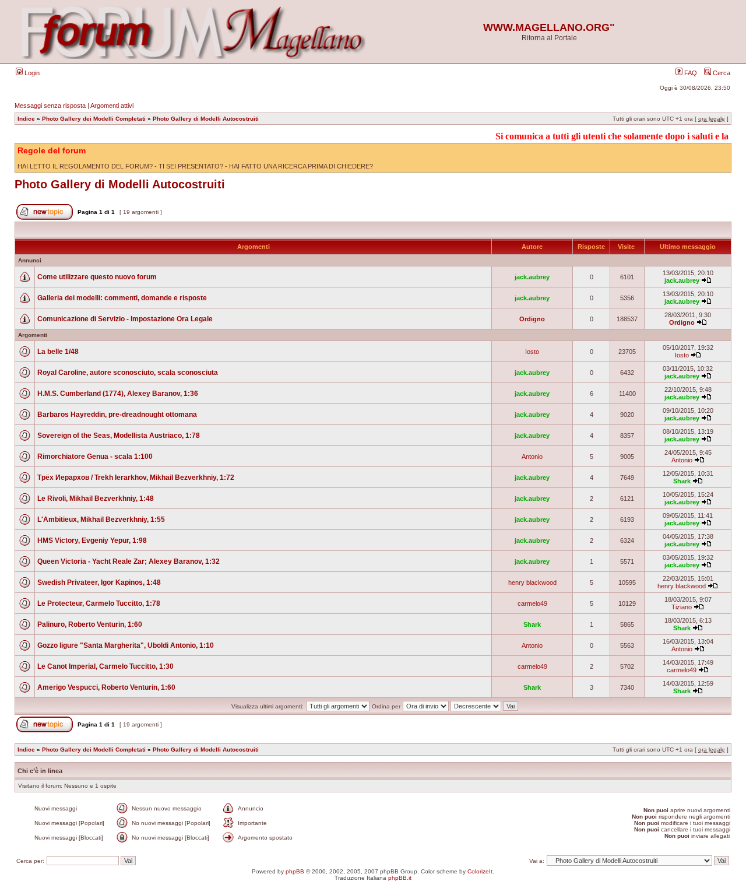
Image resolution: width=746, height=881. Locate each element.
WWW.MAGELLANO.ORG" (549, 27)
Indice (26, 118)
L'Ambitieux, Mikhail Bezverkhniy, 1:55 (101, 519)
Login (31, 72)
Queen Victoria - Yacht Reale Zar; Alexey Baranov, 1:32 (128, 561)
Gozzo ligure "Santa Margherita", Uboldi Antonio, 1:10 (125, 645)
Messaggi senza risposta (50, 105)
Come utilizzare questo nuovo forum (97, 277)
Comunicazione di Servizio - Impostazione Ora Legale (125, 319)
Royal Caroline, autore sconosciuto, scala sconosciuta (127, 372)
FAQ (689, 72)
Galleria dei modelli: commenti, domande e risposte (122, 298)
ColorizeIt (479, 871)
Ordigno (532, 318)
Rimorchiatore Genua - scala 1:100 (95, 456)
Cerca (720, 72)
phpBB (295, 871)
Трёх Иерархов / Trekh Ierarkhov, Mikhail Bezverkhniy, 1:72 (135, 477)
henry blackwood (532, 582)
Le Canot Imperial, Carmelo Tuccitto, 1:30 (105, 666)
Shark (682, 481)
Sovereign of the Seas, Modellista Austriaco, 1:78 (118, 435)
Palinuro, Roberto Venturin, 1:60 (89, 624)
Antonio (532, 456)
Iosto (532, 351)
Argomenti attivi (111, 105)
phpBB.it (399, 878)
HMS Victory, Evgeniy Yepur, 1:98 (92, 540)
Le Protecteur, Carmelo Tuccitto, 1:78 (98, 603)
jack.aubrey (532, 276)
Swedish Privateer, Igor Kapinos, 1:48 (99, 582)
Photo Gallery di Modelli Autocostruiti (206, 118)
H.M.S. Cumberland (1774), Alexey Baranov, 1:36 (117, 393)
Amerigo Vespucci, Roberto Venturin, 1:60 (106, 687)
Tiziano (681, 606)
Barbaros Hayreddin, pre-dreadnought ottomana (117, 414)
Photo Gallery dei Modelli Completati (94, 118)
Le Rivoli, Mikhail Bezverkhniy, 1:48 (95, 498)
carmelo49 (532, 603)
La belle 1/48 (58, 352)
